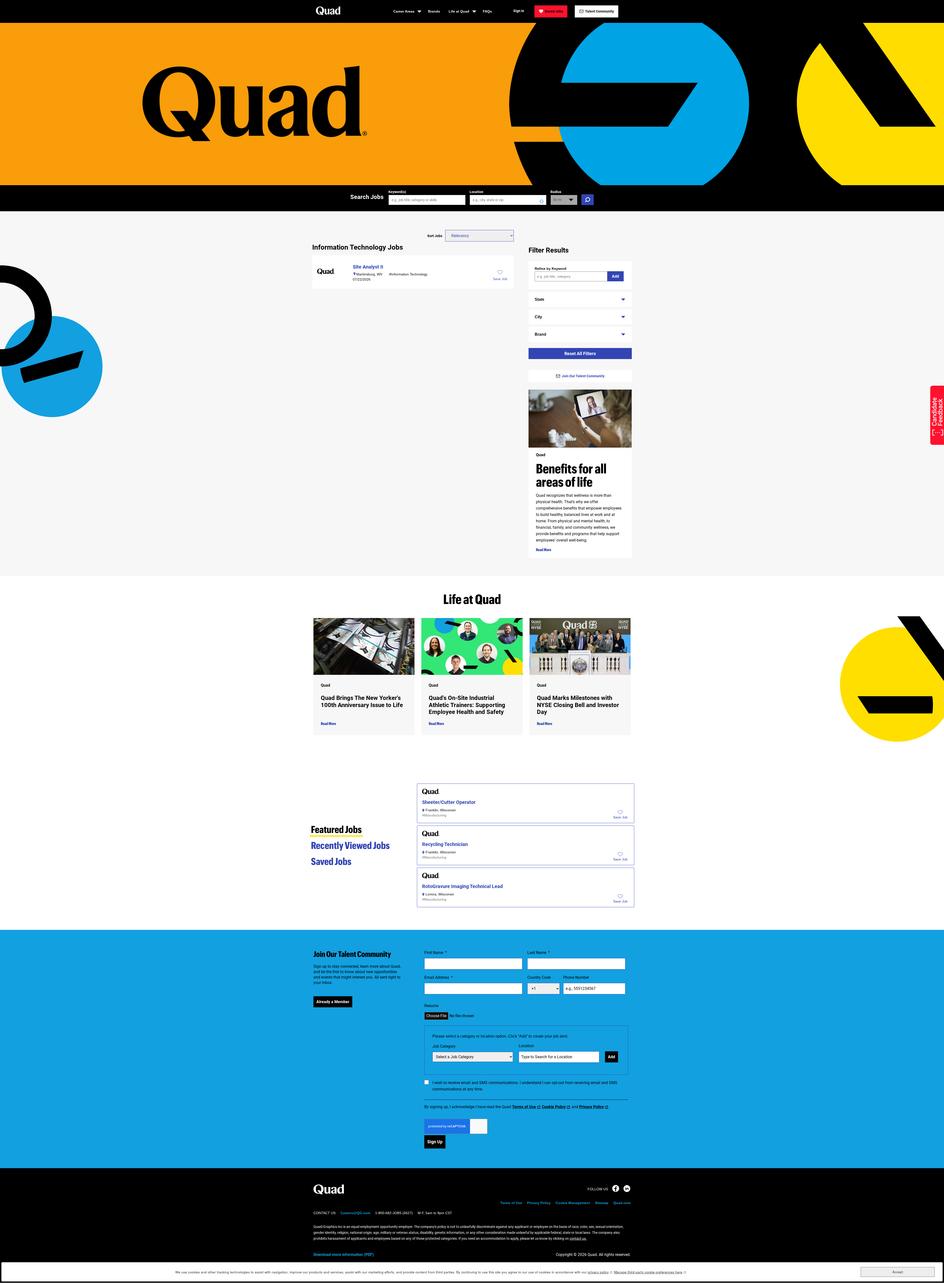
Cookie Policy (554, 1106)
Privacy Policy (591, 1106)
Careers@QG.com (355, 1213)
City (538, 317)
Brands (434, 11)
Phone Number (576, 977)
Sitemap (601, 1203)
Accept (897, 1271)
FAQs (487, 11)
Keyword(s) (397, 192)
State (539, 299)
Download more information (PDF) (343, 1254)
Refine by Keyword (550, 269)
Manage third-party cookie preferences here (650, 1272)
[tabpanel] (525, 847)
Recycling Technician (445, 844)
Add (615, 276)
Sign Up (434, 1141)
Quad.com (622, 1203)
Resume (431, 1005)
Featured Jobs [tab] (336, 829)
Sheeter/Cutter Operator (448, 802)
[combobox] (508, 200)
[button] (620, 817)
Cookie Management (573, 1203)
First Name (435, 952)
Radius (555, 192)
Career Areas (403, 11)
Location (476, 192)
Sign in (518, 11)
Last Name (538, 952)
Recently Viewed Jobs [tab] (350, 845)
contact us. (578, 1238)
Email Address (438, 977)
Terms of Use (524, 1106)
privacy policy (600, 1272)
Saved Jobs (554, 11)
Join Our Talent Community (583, 376)
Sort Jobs (434, 236)
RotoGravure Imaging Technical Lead (462, 886)
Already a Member (332, 1001)
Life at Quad (459, 11)
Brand (540, 334)
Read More (543, 549)
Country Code (539, 977)
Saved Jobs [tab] (331, 861)
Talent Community (599, 11)
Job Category (444, 1046)
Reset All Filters (580, 353)
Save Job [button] (500, 279)
